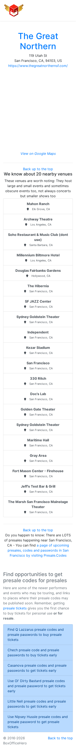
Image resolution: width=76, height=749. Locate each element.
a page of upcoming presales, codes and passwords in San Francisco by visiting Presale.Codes (38, 550)
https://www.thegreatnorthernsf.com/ (38, 66)
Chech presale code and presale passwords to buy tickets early (33, 652)
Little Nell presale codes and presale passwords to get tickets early (37, 703)
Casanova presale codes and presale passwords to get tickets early (37, 668)
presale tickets (15, 608)
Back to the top (60, 738)
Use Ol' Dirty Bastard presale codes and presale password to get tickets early (36, 686)
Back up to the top (38, 169)
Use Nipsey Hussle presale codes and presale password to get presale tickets (38, 722)
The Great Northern (38, 41)
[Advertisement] (38, 110)
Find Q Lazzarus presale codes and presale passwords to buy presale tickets (36, 634)
